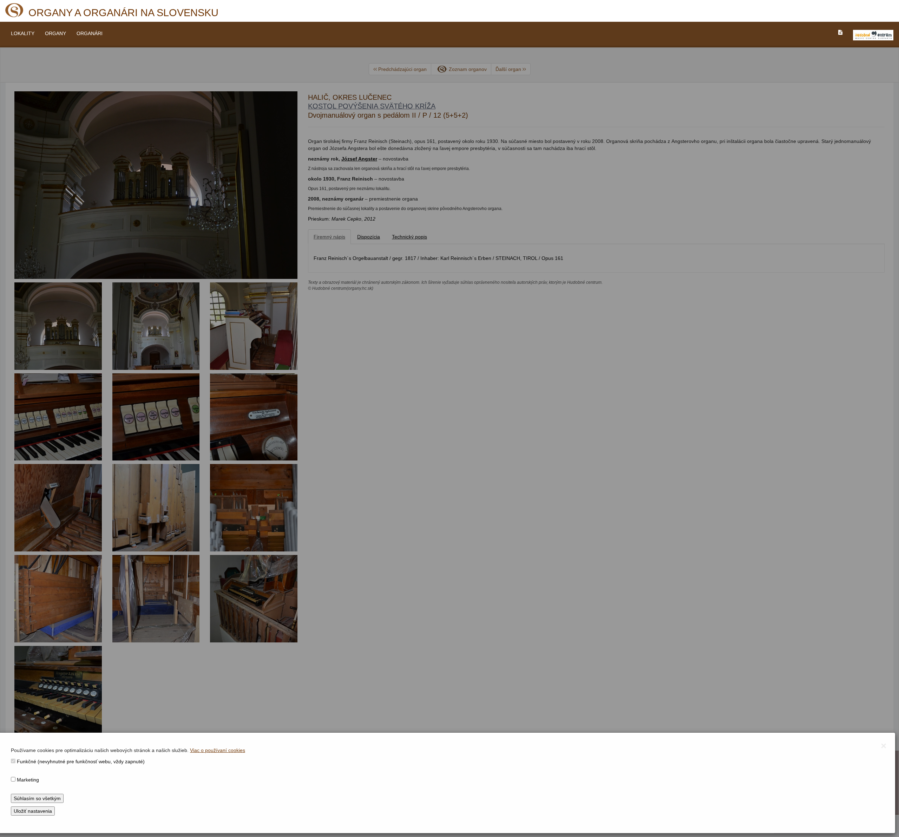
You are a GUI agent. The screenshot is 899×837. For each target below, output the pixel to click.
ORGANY (55, 33)
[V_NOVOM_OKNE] (873, 35)
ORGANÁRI (90, 33)
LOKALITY (22, 33)
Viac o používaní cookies (217, 750)
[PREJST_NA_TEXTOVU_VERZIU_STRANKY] (840, 32)
